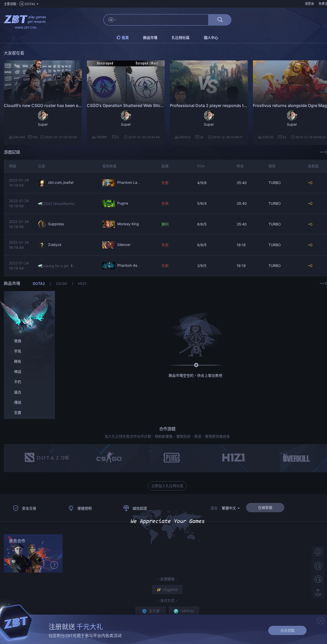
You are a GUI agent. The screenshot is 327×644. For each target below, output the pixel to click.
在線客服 (265, 507)
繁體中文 (229, 508)
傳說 (17, 402)
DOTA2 (39, 283)
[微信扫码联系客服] (318, 579)
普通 (17, 341)
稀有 (17, 361)
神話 (17, 371)
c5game (170, 589)
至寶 (17, 412)
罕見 (17, 351)
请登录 (309, 4)
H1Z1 (82, 283)
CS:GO (62, 283)
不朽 (17, 382)
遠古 (17, 392)
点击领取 (287, 630)
